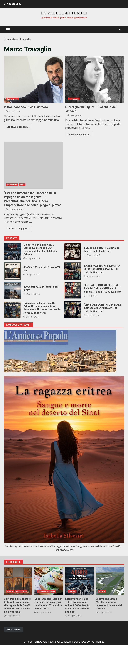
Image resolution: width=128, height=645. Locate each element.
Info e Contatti (13, 629)
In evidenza (74, 99)
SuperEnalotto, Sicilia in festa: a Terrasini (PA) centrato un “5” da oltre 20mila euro (48, 581)
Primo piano (12, 99)
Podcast (72, 591)
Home (7, 39)
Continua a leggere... (17, 126)
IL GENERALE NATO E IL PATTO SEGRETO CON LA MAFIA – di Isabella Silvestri (72, 271)
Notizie (10, 591)
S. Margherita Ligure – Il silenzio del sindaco (94, 79)
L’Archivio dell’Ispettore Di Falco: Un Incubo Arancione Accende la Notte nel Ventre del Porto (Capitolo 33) (12, 309)
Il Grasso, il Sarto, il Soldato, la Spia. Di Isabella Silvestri (72, 251)
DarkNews (80, 641)
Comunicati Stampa (46, 591)
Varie (22, 185)
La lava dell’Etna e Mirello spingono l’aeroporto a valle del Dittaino (110, 581)
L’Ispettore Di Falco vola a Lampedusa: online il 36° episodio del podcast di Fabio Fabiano (12, 251)
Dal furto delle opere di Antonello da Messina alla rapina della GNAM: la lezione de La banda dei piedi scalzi (18, 581)
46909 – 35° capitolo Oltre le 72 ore (12, 271)
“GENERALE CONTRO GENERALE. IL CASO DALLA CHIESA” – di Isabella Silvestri (72, 309)
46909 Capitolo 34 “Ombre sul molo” (12, 290)
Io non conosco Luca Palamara (33, 79)
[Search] (120, 30)
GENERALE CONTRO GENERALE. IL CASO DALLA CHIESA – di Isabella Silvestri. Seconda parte (72, 290)
